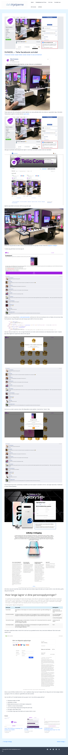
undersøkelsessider (25, 317)
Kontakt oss (57, 2)
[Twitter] (50, 749)
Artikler (40, 7)
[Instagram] (53, 749)
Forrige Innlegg (7, 741)
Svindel (28, 54)
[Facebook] (47, 749)
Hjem (32, 2)
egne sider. (26, 114)
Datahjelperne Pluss (41, 2)
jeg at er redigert (52, 245)
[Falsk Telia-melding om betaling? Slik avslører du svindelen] (14, 722)
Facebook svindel (9, 54)
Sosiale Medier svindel (20, 54)
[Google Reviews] (59, 749)
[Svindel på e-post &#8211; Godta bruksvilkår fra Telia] (33, 722)
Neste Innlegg (61, 741)
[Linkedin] (56, 749)
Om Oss (50, 2)
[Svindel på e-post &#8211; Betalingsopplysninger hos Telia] (53, 722)
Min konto (33, 7)
